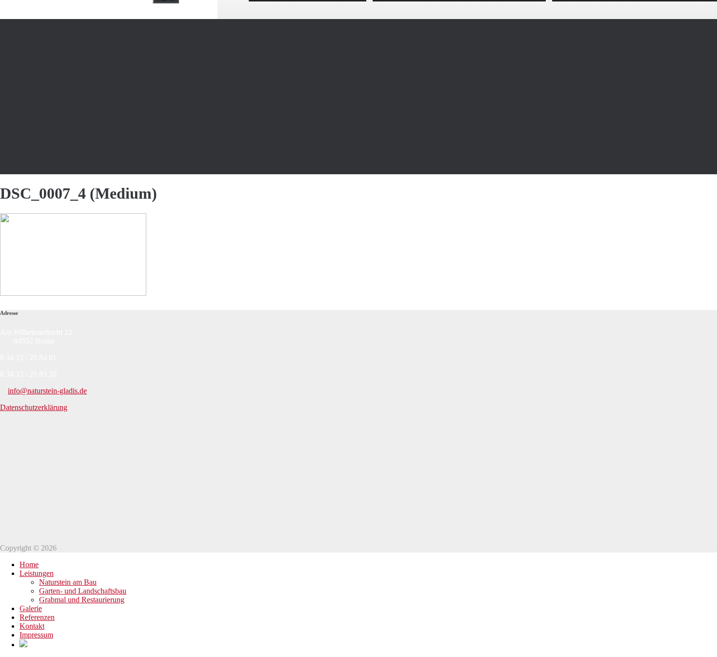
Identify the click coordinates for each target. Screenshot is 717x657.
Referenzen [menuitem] (37, 617)
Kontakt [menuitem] (32, 626)
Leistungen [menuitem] (37, 573)
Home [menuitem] (29, 564)
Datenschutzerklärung (33, 407)
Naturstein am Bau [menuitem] (68, 582)
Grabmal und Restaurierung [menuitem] (81, 599)
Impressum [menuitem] (36, 635)
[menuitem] (23, 644)
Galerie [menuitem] (31, 608)
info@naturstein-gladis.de (47, 391)
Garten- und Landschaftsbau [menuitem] (82, 591)
